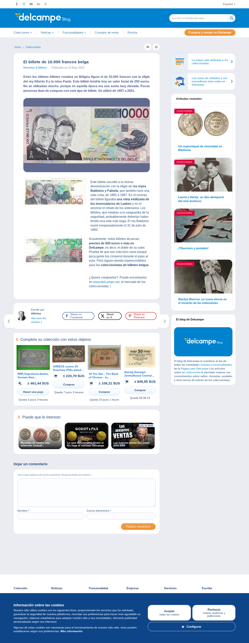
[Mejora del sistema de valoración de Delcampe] (164, 321)
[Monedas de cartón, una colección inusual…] (40, 447)
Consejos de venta (106, 32)
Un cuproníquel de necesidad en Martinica (200, 148)
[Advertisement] (203, 416)
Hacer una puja (33, 391)
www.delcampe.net (106, 282)
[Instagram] (24, 4)
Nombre (23, 510)
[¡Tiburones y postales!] (203, 226)
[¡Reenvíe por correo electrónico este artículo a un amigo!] (147, 46)
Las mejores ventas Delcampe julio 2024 (131, 444)
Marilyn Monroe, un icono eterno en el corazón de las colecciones (202, 301)
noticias (205, 364)
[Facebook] (17, 4)
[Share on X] (6, 238)
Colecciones (184, 111)
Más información (71, 631)
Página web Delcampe (195, 368)
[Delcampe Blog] (51, 18)
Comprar (69, 384)
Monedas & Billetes (35, 67)
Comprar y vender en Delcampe (210, 32)
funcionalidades (222, 364)
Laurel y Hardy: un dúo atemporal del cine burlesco (201, 199)
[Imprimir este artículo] (156, 46)
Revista (132, 32)
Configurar (194, 626)
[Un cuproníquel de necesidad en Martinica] (203, 124)
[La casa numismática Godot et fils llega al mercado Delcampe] (86, 447)
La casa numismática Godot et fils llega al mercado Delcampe (85, 444)
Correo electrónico (99, 510)
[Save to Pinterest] (6, 248)
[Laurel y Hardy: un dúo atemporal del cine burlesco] (203, 175)
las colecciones (191, 372)
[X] (45, 4)
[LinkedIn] (38, 4)
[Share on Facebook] (6, 229)
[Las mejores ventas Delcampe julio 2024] (133, 447)
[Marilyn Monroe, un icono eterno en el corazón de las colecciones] (203, 277)
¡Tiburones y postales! (193, 248)
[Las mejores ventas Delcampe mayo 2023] (9, 321)
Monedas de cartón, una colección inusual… (35, 444)
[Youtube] (31, 4)
